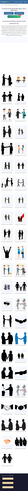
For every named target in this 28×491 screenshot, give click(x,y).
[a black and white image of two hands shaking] (21, 407)
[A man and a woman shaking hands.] (21, 79)
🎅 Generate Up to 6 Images (14, 16)
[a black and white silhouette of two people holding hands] (21, 165)
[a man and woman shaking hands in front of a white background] (7, 150)
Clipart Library (5, 475)
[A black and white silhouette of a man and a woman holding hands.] (7, 458)
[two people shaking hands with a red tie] (21, 304)
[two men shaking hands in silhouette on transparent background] (21, 131)
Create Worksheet (19, 13)
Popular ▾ (21, 1)
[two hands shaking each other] (7, 442)
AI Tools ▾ (16, 1)
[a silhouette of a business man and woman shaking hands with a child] (7, 183)
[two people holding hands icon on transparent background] (21, 183)
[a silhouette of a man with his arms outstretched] (7, 256)
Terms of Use (8, 478)
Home (2, 5)
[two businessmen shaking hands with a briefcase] (7, 269)
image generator (4, 33)
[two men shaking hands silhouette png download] (7, 133)
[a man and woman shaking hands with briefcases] (7, 286)
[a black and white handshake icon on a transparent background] (7, 303)
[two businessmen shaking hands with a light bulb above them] (21, 269)
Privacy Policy (8, 482)
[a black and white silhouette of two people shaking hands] (7, 165)
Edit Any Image (9, 13)
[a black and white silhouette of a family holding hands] (21, 286)
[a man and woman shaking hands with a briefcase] (21, 252)
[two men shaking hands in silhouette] (7, 429)
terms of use (19, 35)
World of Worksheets (8, 487)
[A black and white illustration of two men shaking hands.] (7, 407)
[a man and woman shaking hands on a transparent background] (21, 148)
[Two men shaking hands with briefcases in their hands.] (21, 114)
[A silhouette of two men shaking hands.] (7, 80)
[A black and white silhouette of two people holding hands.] (7, 97)
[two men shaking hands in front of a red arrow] (21, 217)
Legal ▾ (25, 1)
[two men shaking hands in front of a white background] (21, 96)
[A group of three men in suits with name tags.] (21, 441)
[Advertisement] (14, 58)
